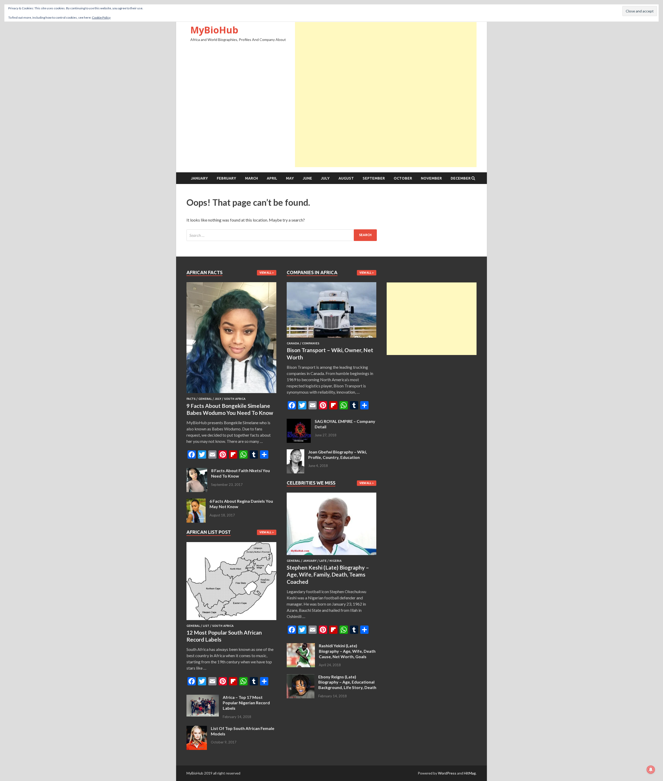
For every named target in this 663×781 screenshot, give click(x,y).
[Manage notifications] (651, 769)
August (346, 178)
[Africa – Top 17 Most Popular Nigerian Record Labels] (202, 697)
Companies (310, 343)
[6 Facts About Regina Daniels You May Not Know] (196, 501)
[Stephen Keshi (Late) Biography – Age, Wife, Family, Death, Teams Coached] (332, 555)
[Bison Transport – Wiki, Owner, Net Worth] (332, 338)
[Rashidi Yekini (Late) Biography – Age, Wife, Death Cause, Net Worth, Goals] (301, 646)
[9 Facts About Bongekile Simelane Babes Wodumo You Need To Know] (231, 394)
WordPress (447, 773)
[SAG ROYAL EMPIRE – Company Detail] (299, 421)
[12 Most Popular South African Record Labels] (231, 621)
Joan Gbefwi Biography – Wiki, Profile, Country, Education (337, 454)
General (205, 398)
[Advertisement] (386, 58)
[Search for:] (281, 235)
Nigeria (335, 560)
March (251, 178)
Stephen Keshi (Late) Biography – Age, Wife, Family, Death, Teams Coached (328, 574)
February (226, 178)
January (199, 178)
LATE (323, 560)
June (307, 178)
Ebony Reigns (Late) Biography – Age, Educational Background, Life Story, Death (347, 682)
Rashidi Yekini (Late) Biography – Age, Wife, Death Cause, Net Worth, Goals (347, 651)
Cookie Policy (101, 17)
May (290, 178)
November (431, 178)
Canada (293, 343)
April (272, 178)
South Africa (235, 398)
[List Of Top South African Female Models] (196, 728)
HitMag (470, 773)
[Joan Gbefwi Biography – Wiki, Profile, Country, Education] (295, 452)
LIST (206, 625)
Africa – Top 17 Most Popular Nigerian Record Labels (246, 703)
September (374, 178)
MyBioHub (214, 30)
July (325, 178)
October (403, 178)
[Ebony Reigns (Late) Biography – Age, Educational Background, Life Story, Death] (300, 677)
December (461, 178)
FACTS (191, 398)
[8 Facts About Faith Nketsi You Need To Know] (196, 470)
